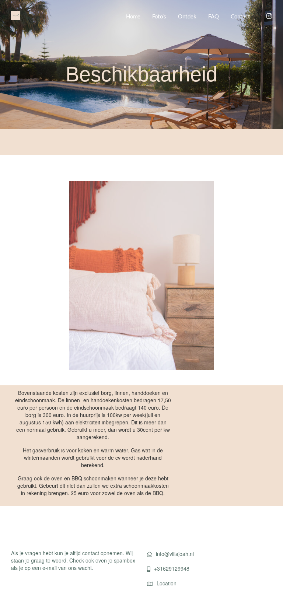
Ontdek (187, 16)
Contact (240, 16)
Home (133, 16)
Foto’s (159, 16)
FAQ (213, 16)
